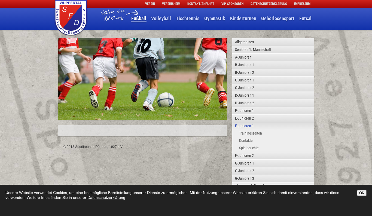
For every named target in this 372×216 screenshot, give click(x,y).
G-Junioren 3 (244, 178)
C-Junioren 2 (244, 88)
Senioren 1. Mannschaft (253, 49)
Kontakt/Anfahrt (200, 4)
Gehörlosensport (277, 18)
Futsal (305, 18)
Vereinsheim (171, 4)
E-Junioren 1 (244, 110)
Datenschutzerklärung (269, 4)
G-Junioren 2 (244, 171)
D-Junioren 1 (244, 95)
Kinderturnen (243, 18)
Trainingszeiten (250, 133)
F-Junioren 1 (244, 126)
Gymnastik (214, 18)
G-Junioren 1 (244, 163)
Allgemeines (244, 42)
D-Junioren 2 (244, 103)
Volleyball (161, 18)
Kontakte (246, 140)
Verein (150, 4)
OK (361, 193)
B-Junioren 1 (244, 65)
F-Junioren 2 (244, 155)
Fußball (138, 18)
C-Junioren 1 (244, 80)
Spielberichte (249, 148)
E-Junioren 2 (244, 118)
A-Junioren (243, 57)
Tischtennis (187, 18)
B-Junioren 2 (244, 72)
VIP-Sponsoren (232, 4)
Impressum (302, 4)
